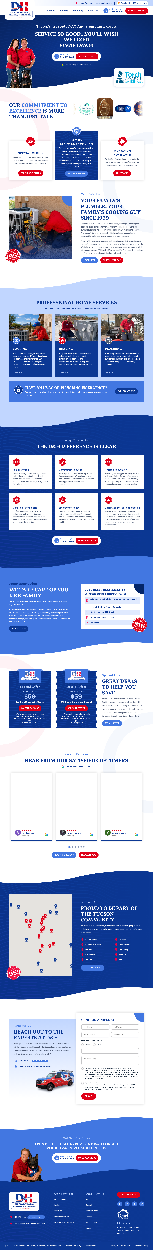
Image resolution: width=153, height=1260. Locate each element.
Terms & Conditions (96, 1078)
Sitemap (144, 1245)
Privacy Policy (94, 1089)
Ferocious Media (89, 1246)
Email (99, 1045)
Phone (87, 1045)
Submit (89, 1096)
